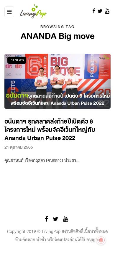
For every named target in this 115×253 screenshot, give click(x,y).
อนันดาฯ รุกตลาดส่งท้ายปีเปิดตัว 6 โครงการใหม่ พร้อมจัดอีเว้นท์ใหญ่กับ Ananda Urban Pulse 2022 (49, 129)
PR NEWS (17, 60)
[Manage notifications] (101, 240)
